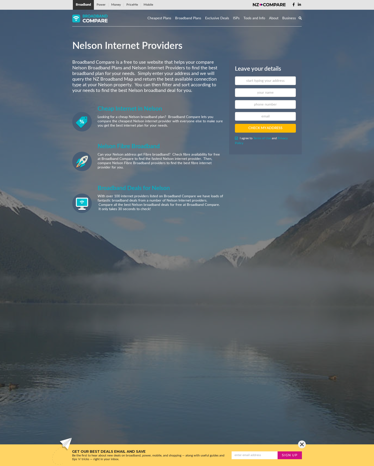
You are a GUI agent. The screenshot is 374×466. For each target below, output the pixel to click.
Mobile (148, 4)
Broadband (83, 4)
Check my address (265, 128)
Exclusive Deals (217, 18)
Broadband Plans (188, 18)
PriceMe (132, 4)
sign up (289, 455)
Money (116, 4)
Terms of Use (262, 138)
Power (101, 4)
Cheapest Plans (159, 18)
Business (289, 18)
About (273, 18)
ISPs (236, 18)
